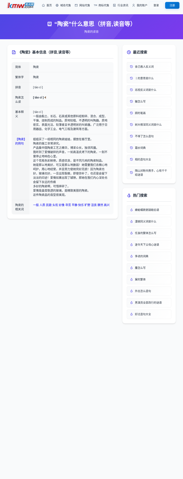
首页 (49, 5)
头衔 (55, 205)
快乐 (81, 205)
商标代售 (103, 5)
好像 (62, 205)
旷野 (87, 205)
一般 (36, 205)
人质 (42, 205)
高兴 (107, 205)
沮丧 (94, 205)
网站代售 (84, 5)
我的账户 (142, 5)
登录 (156, 5)
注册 (172, 5)
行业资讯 (123, 5)
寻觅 (68, 205)
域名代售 (65, 5)
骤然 (100, 205)
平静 (74, 205)
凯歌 (49, 205)
